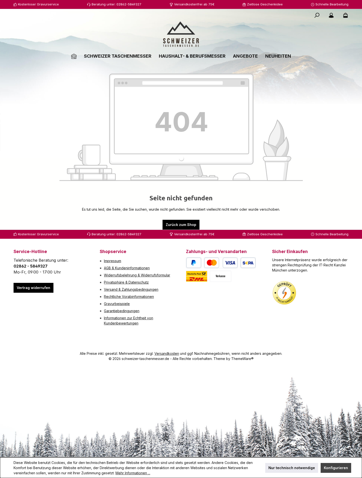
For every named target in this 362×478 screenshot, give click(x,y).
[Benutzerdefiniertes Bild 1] (284, 293)
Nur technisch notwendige (291, 468)
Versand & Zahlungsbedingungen (131, 289)
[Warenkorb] (344, 15)
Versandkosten (166, 353)
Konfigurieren (336, 468)
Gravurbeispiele (117, 304)
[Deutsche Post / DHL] (196, 276)
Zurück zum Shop (181, 224)
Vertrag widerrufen (33, 288)
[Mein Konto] (331, 15)
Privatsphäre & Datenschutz (126, 282)
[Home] (73, 56)
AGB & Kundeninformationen (127, 268)
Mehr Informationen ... (132, 473)
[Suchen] (317, 15)
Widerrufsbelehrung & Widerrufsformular (137, 275)
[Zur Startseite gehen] (181, 34)
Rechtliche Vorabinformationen (129, 296)
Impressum (112, 261)
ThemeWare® (242, 359)
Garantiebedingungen (121, 311)
